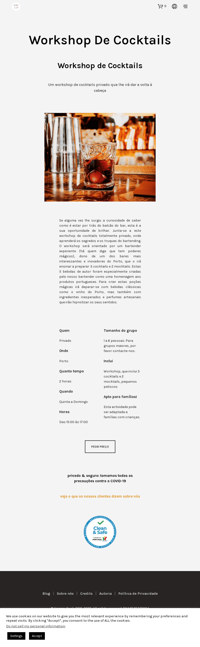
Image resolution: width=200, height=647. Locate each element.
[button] (162, 6)
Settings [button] (16, 636)
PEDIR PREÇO (100, 446)
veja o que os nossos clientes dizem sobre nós (100, 496)
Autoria (105, 593)
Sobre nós (65, 593)
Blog (46, 593)
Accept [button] (37, 636)
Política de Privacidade (138, 593)
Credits (86, 593)
